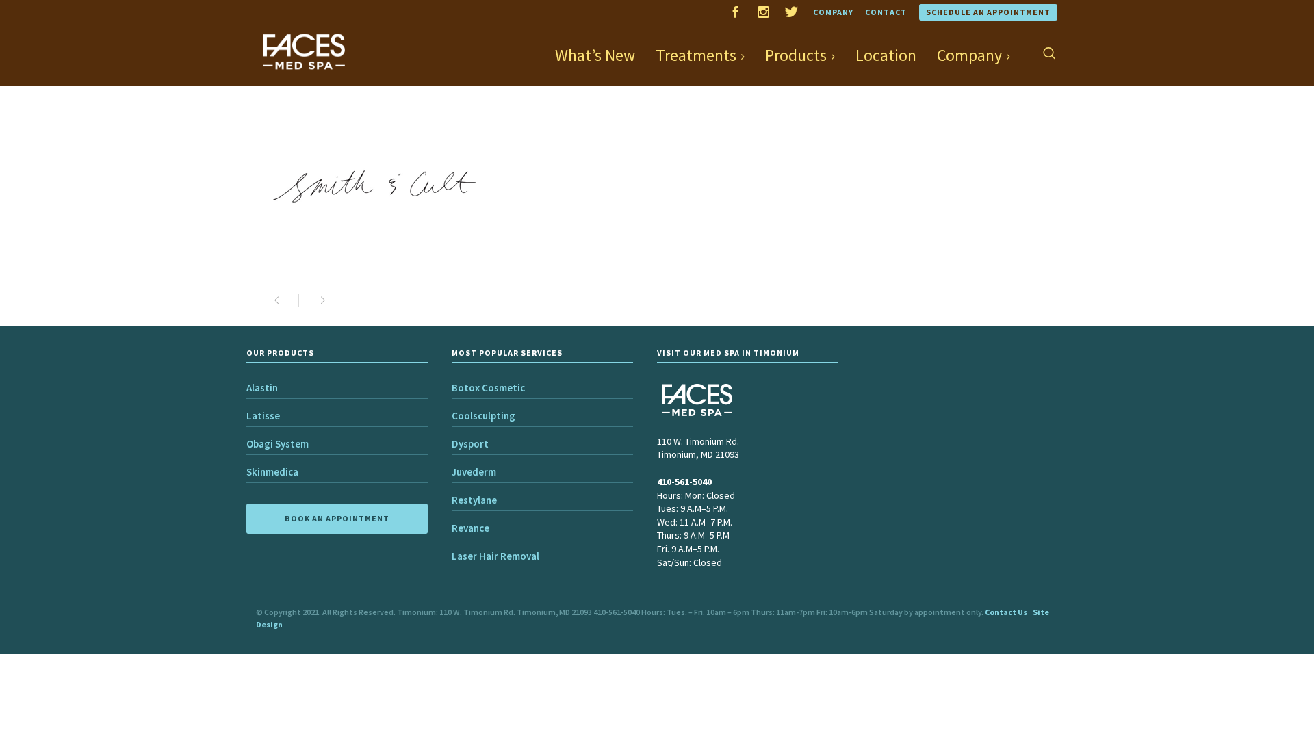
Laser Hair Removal (495, 555)
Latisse (263, 415)
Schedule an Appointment (988, 12)
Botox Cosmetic (488, 387)
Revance (470, 527)
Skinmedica (272, 471)
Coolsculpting (483, 415)
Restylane (474, 499)
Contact (886, 12)
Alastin (262, 387)
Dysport (470, 443)
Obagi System (277, 443)
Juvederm (474, 471)
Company (833, 12)
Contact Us (1006, 612)
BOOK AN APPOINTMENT (337, 518)
